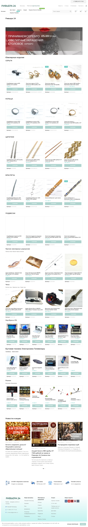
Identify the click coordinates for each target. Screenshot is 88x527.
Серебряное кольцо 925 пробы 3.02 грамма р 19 (13, 122)
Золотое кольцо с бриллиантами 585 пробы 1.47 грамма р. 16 (72, 123)
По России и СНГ (41, 484)
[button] (7, 41)
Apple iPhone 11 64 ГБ (63, 368)
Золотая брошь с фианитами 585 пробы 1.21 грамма (14, 273)
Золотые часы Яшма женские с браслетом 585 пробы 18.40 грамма (14, 310)
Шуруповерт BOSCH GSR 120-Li (12, 399)
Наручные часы (16, 287)
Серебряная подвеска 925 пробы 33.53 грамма (14, 236)
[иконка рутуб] (75, 501)
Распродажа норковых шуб (68, 445)
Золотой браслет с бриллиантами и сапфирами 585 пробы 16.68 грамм (72, 199)
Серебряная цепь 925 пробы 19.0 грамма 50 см (15, 160)
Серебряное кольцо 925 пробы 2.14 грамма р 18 (52, 122)
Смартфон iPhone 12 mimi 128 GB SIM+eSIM (12, 369)
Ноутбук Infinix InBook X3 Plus (49, 336)
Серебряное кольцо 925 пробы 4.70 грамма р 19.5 (33, 122)
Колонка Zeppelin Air (37, 368)
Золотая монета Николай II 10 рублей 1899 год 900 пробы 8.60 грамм (73, 274)
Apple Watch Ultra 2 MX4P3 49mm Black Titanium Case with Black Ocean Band (34, 310)
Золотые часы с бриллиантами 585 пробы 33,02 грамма (73, 309)
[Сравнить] (22, 67)
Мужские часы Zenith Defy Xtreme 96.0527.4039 (52, 309)
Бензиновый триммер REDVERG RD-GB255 (50, 400)
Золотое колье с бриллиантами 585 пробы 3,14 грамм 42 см (54, 273)
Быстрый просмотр (22, 70)
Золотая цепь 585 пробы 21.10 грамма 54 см (33, 160)
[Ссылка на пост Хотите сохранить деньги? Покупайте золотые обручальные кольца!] (18, 431)
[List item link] (30, 501)
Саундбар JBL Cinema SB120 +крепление (75, 363)
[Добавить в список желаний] (22, 73)
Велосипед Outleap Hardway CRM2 (24, 400)
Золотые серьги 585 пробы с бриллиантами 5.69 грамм (72, 84)
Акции (7, 442)
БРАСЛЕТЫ (10, 175)
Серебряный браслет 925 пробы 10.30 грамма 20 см (14, 198)
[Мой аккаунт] (86, 5)
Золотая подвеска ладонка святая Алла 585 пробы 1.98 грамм (53, 237)
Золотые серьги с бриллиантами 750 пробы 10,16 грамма (52, 85)
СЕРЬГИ (9, 61)
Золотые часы (9, 287)
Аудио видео (15, 351)
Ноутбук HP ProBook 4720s (11, 336)
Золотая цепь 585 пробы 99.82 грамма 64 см (71, 160)
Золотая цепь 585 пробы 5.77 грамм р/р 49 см (53, 160)
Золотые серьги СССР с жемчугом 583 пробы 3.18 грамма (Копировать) (33, 85)
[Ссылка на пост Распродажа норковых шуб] (70, 431)
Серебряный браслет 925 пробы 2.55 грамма (33, 198)
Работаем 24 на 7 (58, 484)
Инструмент (8, 383)
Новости (10, 442)
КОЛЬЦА (9, 99)
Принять (83, 524)
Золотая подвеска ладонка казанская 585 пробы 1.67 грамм (33, 237)
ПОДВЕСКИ (10, 213)
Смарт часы (23, 287)
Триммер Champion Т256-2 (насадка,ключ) (76, 400)
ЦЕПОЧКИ (10, 137)
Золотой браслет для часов (53, 198)
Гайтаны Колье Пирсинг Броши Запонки (15, 251)
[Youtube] (69, 501)
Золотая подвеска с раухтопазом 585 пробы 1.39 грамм (72, 237)
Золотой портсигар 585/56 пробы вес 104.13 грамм (32, 273)
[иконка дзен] (72, 501)
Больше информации (72, 524)
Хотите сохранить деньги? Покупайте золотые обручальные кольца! (16, 447)
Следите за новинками (17, 484)
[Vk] (66, 501)
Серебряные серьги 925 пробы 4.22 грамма (13, 84)
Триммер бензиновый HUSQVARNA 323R (37, 397)
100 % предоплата (76, 484)
